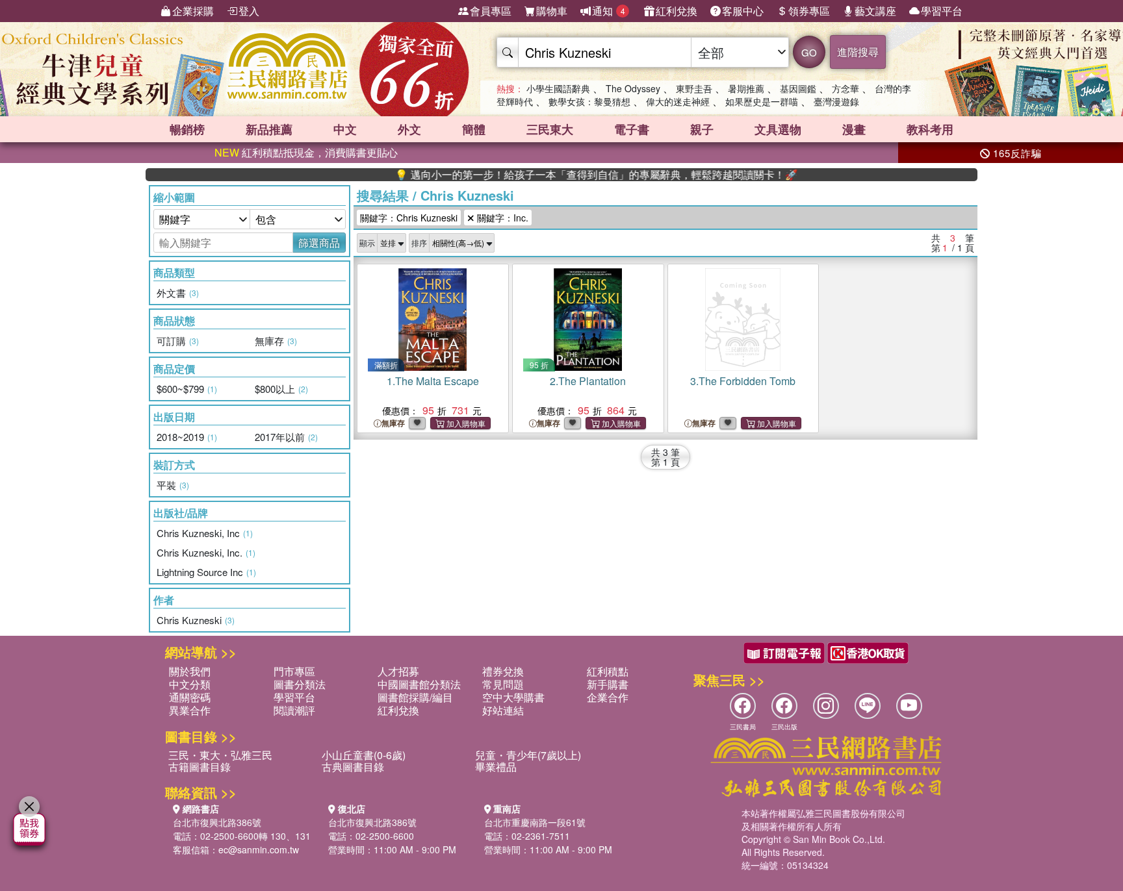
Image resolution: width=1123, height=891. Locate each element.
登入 (249, 10)
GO (809, 52)
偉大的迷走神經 (678, 101)
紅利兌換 (676, 10)
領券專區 (809, 10)
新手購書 (607, 684)
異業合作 (190, 710)
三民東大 (549, 129)
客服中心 (743, 10)
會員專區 (490, 10)
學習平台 (941, 10)
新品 (269, 129)
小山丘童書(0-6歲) (364, 754)
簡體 (473, 129)
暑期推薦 (746, 88)
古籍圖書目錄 (199, 766)
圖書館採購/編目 (415, 697)
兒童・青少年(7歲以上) (528, 754)
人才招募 (398, 671)
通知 (608, 10)
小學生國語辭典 (558, 88)
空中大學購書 (513, 697)
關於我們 (190, 671)
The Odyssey (633, 88)
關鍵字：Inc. (501, 217)
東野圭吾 (694, 88)
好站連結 (503, 710)
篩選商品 (319, 242)
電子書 (631, 129)
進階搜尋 (858, 51)
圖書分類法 (300, 684)
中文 (345, 129)
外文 (409, 129)
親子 (702, 129)
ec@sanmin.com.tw (258, 849)
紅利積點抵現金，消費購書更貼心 (306, 152)
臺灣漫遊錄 (836, 101)
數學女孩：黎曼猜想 (589, 101)
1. (433, 380)
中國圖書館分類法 (419, 684)
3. (742, 380)
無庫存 (393, 423)
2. (588, 380)
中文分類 (190, 684)
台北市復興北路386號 (217, 822)
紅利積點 (607, 671)
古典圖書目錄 (353, 766)
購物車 (551, 10)
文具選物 (778, 129)
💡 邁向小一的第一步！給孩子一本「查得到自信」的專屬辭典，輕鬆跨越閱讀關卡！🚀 (571, 174)
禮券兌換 (503, 671)
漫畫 (854, 129)
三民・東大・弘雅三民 (220, 754)
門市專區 (294, 671)
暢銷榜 (187, 129)
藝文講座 (875, 10)
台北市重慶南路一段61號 (535, 822)
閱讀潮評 (294, 710)
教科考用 (930, 129)
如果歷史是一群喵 (761, 101)
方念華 (845, 88)
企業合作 (607, 697)
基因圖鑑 (798, 88)
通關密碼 (190, 697)
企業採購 (193, 10)
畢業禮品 (496, 766)
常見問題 (503, 684)
